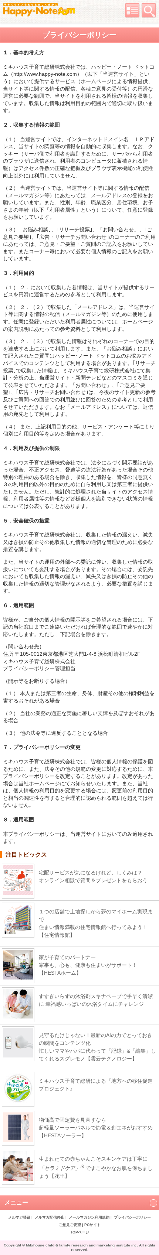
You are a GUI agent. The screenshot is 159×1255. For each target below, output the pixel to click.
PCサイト (92, 1225)
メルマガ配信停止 (49, 1217)
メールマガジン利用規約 (89, 1217)
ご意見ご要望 (70, 1225)
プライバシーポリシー (132, 1217)
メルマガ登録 (19, 1217)
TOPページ (79, 1232)
